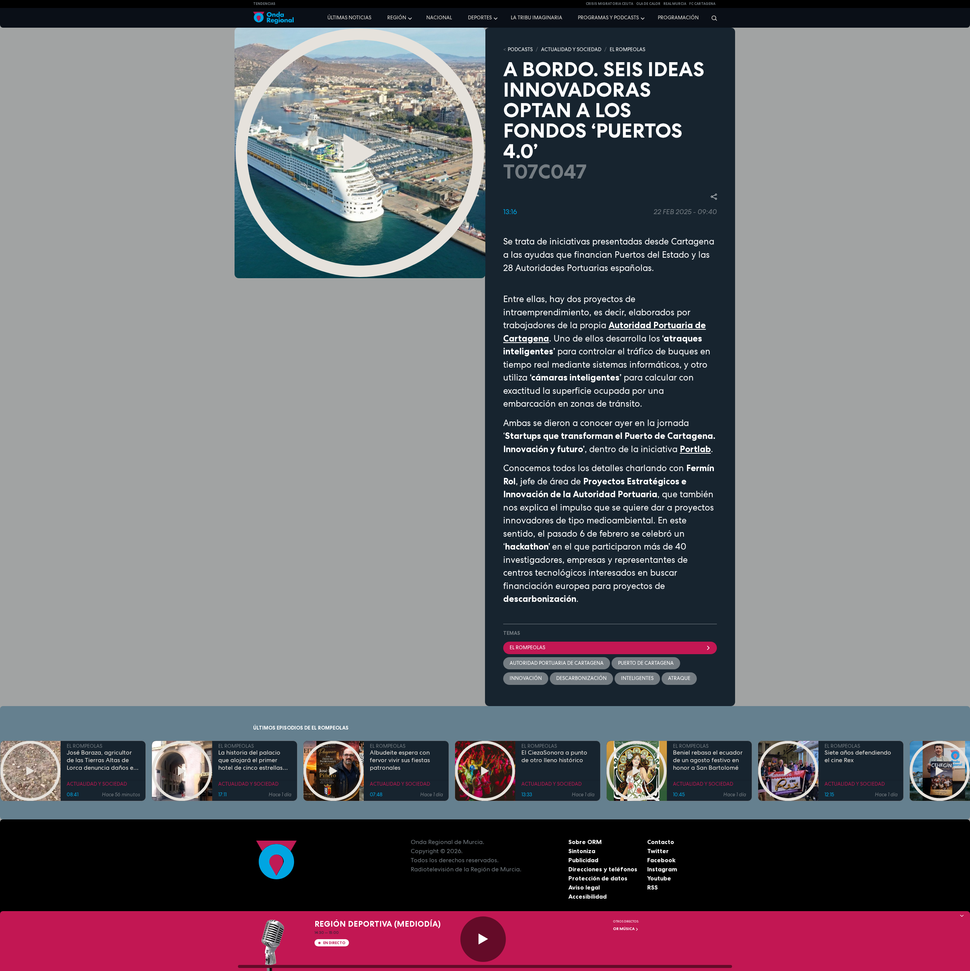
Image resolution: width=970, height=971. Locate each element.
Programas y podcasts (608, 17)
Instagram (662, 869)
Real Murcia (674, 4)
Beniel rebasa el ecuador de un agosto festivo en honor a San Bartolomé (708, 760)
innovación (526, 678)
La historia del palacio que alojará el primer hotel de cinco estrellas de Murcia (250, 760)
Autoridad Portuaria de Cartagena (557, 663)
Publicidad (583, 860)
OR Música (624, 928)
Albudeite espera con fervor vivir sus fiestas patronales (400, 760)
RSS (652, 887)
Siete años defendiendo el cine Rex (857, 756)
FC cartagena (702, 4)
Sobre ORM (585, 842)
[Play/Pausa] (483, 939)
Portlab (695, 449)
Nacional (439, 17)
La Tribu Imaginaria (536, 17)
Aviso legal (584, 887)
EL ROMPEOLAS (627, 49)
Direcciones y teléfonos (602, 869)
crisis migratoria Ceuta (609, 4)
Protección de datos (597, 878)
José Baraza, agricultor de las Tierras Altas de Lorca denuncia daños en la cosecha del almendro (102, 760)
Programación (678, 17)
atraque (679, 678)
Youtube (659, 878)
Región (396, 17)
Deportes (480, 17)
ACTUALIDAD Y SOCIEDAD (571, 49)
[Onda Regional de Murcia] (273, 18)
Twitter (658, 851)
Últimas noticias (349, 17)
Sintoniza (581, 851)
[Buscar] (712, 17)
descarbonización (581, 678)
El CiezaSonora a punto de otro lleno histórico (554, 756)
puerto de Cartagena (646, 663)
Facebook (661, 860)
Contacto (660, 842)
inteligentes (637, 678)
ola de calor (648, 4)
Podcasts (520, 49)
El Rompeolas (527, 647)
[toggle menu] (411, 17)
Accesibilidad (587, 896)
